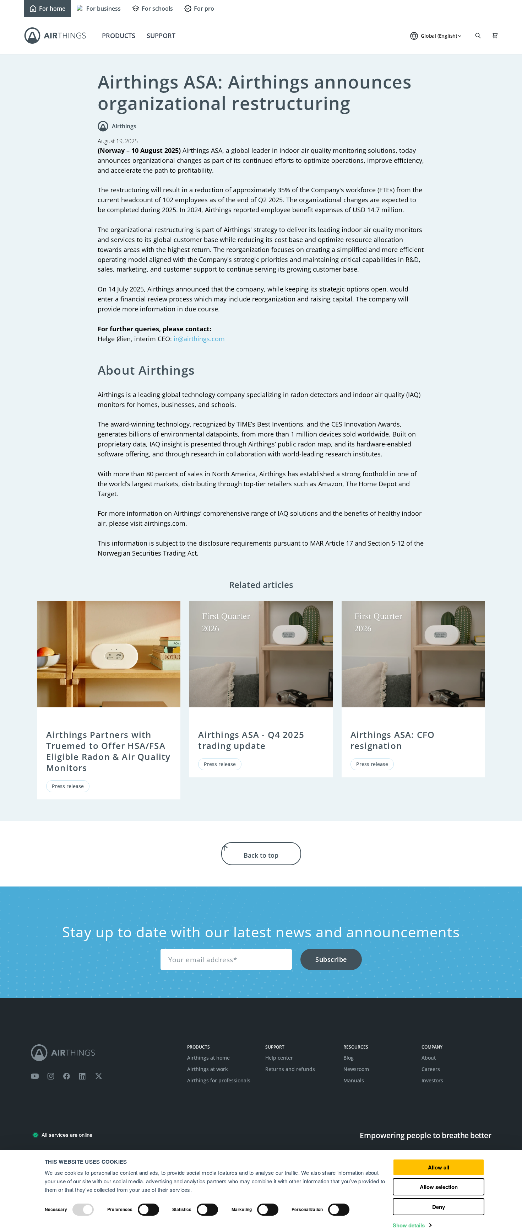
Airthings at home (208, 1057)
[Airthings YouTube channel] (35, 1076)
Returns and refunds (290, 1069)
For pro (204, 8)
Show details (409, 1225)
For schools (157, 8)
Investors (432, 1080)
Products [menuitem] (118, 35)
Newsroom (356, 1069)
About (429, 1057)
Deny (438, 1207)
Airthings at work (207, 1069)
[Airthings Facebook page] (66, 1076)
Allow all (438, 1167)
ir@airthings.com (199, 338)
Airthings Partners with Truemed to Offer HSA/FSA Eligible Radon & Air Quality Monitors (108, 751)
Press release (68, 786)
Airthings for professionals (218, 1080)
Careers (431, 1069)
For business (103, 8)
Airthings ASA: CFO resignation (392, 740)
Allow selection (439, 1187)
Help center (279, 1057)
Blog (348, 1057)
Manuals (353, 1080)
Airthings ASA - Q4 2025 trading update (251, 740)
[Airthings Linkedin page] (82, 1076)
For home (52, 8)
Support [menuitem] (161, 35)
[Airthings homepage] (105, 1052)
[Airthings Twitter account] (98, 1076)
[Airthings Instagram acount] (50, 1076)
